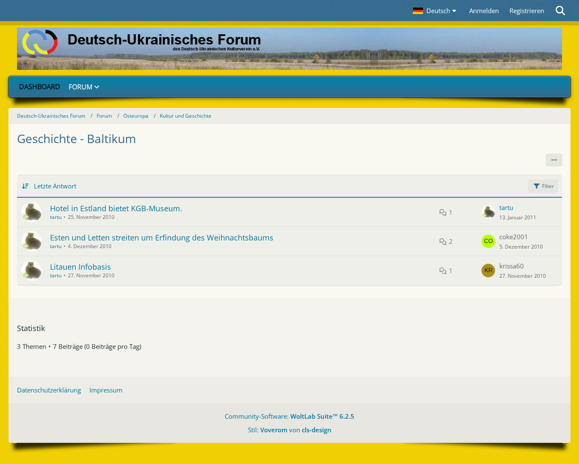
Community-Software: (289, 416)
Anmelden (484, 10)
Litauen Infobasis (80, 267)
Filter (548, 186)
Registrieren (526, 10)
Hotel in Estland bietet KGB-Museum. (116, 208)
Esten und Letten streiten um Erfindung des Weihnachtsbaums (161, 237)
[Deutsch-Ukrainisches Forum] (289, 48)
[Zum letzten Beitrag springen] (488, 212)
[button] (436, 10)
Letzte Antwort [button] (55, 186)
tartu (55, 217)
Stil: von (289, 429)
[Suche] (561, 10)
